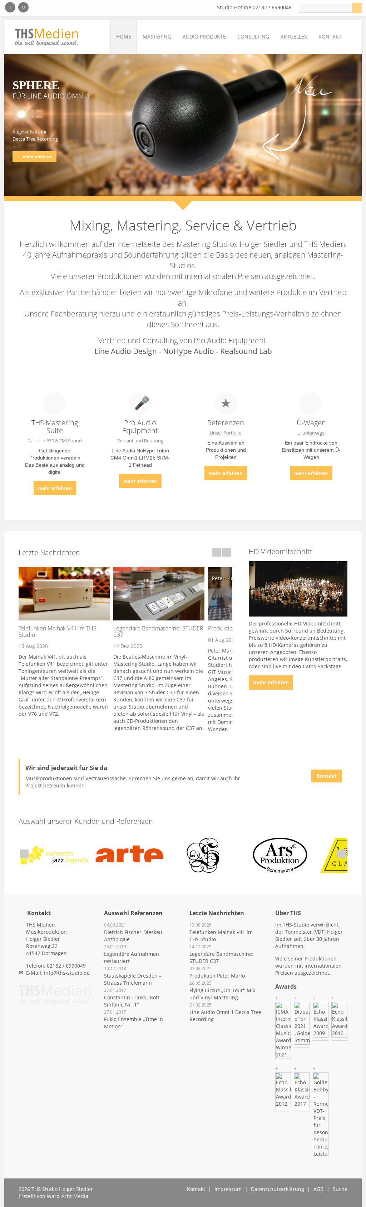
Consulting (253, 36)
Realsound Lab (246, 351)
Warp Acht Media (67, 1196)
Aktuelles (294, 36)
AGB (318, 1189)
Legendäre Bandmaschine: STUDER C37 (158, 631)
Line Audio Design (125, 351)
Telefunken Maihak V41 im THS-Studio (58, 631)
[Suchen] (357, 8)
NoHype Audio (188, 351)
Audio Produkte (204, 36)
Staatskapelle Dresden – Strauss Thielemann (133, 979)
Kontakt (330, 36)
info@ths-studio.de (67, 972)
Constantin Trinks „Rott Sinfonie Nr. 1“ (131, 1001)
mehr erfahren (55, 488)
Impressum (228, 1189)
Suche (340, 1189)
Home (123, 36)
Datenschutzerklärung (277, 1189)
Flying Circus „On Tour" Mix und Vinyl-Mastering (222, 994)
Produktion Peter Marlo (217, 975)
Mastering (157, 36)
